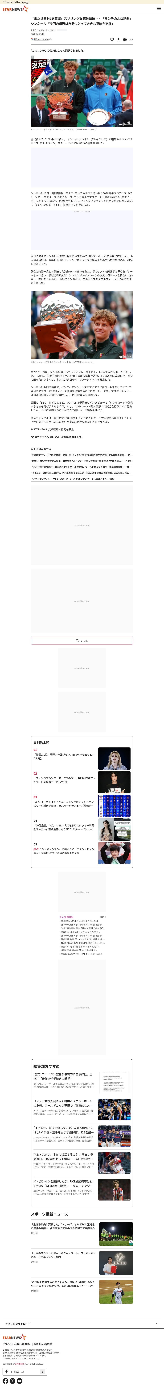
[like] (112, 40)
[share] (118, 40)
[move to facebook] (5, 1381)
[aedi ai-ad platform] (49, 60)
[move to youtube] (19, 1381)
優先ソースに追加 (41, 39)
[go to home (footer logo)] (15, 1337)
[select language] (125, 40)
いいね (84, 641)
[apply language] (42, 1371)
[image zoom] (129, 122)
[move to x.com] (12, 1381)
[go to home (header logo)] (16, 8)
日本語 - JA (17, 1372)
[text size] (131, 40)
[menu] (158, 8)
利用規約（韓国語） (44, 1344)
